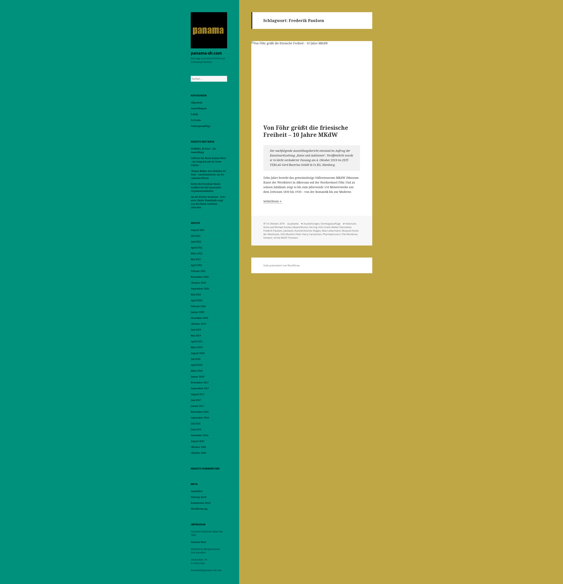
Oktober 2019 (198, 323)
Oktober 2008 (198, 452)
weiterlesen (272, 201)
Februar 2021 (198, 271)
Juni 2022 (196, 241)
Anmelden (196, 491)
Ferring (313, 227)
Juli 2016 (195, 423)
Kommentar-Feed (200, 503)
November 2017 (200, 382)
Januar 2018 (197, 376)
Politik (194, 114)
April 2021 (196, 265)
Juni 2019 (196, 329)
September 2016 (200, 417)
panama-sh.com (206, 53)
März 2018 (196, 370)
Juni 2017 (196, 400)
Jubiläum (288, 230)
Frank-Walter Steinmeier (337, 227)
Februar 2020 (198, 306)
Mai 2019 (196, 335)
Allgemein (196, 102)
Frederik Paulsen (272, 230)
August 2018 (198, 353)
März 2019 (196, 347)
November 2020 (200, 277)
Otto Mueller (287, 234)
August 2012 (198, 441)
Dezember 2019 (199, 318)
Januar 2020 (197, 312)
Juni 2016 (196, 429)
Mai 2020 (196, 294)
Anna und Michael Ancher (277, 227)
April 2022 (196, 247)
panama (294, 223)
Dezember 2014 (199, 435)
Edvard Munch (300, 227)
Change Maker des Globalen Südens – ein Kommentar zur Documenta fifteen (209, 174)
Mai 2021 (196, 259)
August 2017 (198, 394)
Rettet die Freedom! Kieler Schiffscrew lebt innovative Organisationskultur (206, 187)
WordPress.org (199, 508)
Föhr (320, 227)
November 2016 (200, 411)
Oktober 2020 (198, 282)
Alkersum (350, 223)
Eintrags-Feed (198, 497)
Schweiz (267, 237)
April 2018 (196, 365)
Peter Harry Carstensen (308, 234)
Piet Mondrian (349, 234)
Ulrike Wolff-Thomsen (285, 237)
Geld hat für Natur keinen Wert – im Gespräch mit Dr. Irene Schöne (208, 161)
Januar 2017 (197, 406)
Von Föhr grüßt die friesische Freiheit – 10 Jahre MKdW (305, 131)
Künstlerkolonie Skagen (307, 230)
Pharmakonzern (331, 234)
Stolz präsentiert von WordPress (281, 265)
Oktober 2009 (198, 447)
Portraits (196, 120)
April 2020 (196, 300)
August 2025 (198, 230)
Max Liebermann (331, 230)
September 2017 (200, 388)
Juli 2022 (195, 235)
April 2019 (196, 341)
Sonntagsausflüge (201, 126)
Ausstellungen (199, 108)
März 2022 (196, 253)
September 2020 (200, 288)
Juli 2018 (195, 359)
